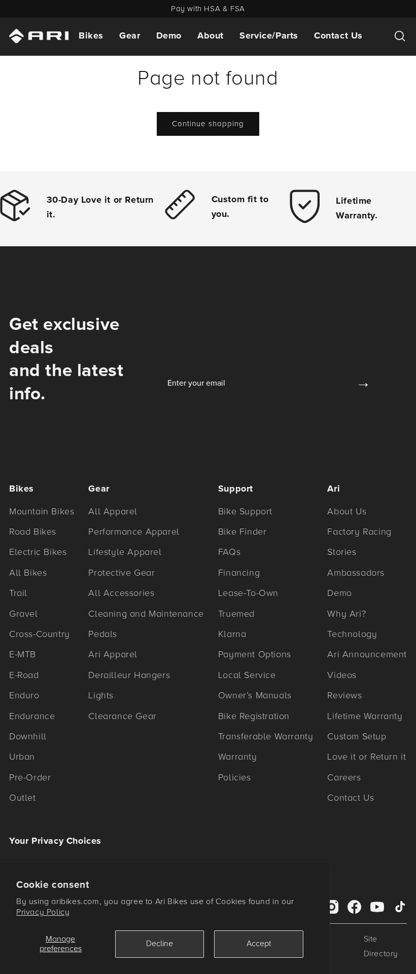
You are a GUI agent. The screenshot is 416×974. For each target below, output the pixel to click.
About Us (346, 511)
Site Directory (381, 946)
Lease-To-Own (248, 592)
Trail (18, 592)
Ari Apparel (112, 654)
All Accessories (121, 592)
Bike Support (245, 511)
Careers (344, 777)
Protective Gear (121, 572)
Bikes (91, 35)
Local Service (247, 675)
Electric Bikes (37, 551)
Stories (341, 551)
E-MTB (22, 654)
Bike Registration (254, 716)
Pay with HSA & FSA (208, 8)
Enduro (24, 695)
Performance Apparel (133, 531)
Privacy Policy (43, 912)
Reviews (344, 695)
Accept (259, 944)
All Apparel (112, 511)
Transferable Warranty (266, 736)
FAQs (229, 551)
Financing (239, 572)
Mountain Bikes (41, 511)
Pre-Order (30, 777)
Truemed (236, 613)
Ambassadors (356, 572)
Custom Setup (356, 736)
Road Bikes (32, 531)
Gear (129, 35)
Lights (101, 695)
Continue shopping (208, 123)
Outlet (22, 797)
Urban (22, 756)
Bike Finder (242, 531)
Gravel (23, 613)
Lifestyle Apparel (124, 551)
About (210, 35)
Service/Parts (268, 35)
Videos (342, 675)
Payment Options (254, 654)
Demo (169, 35)
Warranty (237, 756)
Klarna (232, 634)
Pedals (102, 634)
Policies (234, 777)
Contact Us (338, 35)
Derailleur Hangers (129, 675)
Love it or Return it (366, 756)
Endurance (32, 716)
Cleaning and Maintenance (145, 613)
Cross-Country (39, 634)
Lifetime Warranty (364, 716)
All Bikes (28, 572)
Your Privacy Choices (55, 840)
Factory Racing (359, 531)
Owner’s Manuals (255, 695)
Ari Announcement (367, 654)
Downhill (28, 736)
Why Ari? (346, 613)
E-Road (24, 675)
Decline (159, 944)
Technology (352, 634)
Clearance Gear (122, 716)
